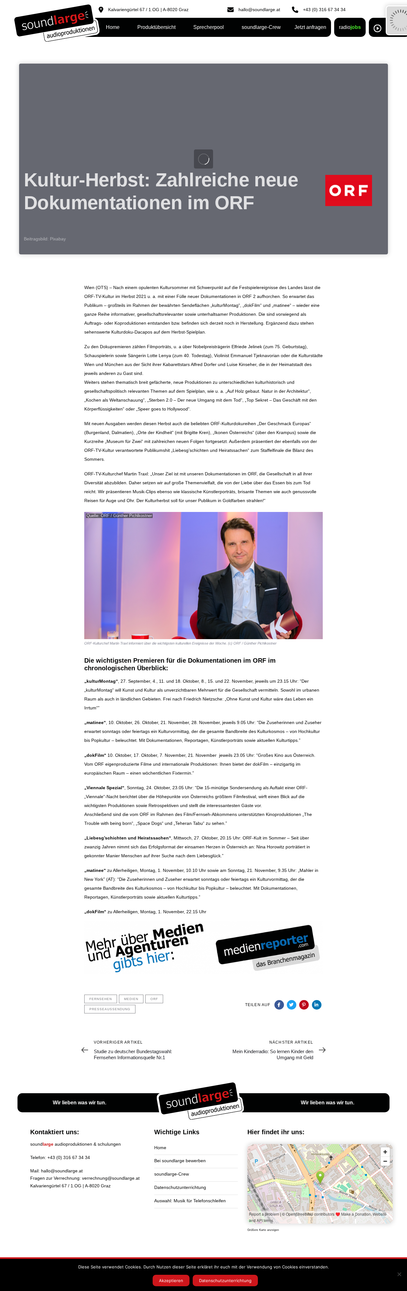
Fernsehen (100, 999)
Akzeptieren (171, 1280)
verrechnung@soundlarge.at (111, 1178)
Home (160, 1147)
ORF (154, 999)
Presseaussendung (109, 1009)
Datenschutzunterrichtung (180, 1187)
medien (131, 999)
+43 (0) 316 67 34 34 (68, 1157)
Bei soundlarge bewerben (180, 1160)
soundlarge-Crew (171, 1174)
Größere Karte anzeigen (263, 1230)
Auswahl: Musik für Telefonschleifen (190, 1200)
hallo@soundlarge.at (62, 1170)
